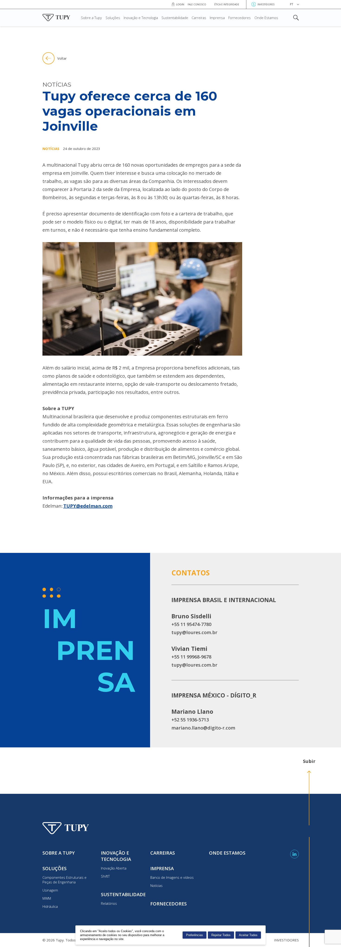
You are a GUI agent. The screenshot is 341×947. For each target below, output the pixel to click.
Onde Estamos (266, 17)
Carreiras (199, 17)
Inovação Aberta (113, 868)
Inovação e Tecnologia (141, 17)
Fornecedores (239, 17)
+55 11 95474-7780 (191, 624)
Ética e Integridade (226, 4)
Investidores (265, 4)
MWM (46, 898)
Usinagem (50, 890)
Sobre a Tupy (91, 17)
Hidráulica (50, 906)
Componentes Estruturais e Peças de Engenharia (64, 879)
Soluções (113, 17)
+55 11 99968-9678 (191, 657)
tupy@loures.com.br (194, 632)
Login (180, 4)
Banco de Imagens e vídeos (172, 877)
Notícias (156, 885)
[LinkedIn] (294, 854)
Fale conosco (197, 4)
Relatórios (109, 903)
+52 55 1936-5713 (190, 720)
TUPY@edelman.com (88, 506)
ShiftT (105, 876)
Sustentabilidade (174, 17)
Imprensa (217, 17)
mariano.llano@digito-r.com (203, 728)
